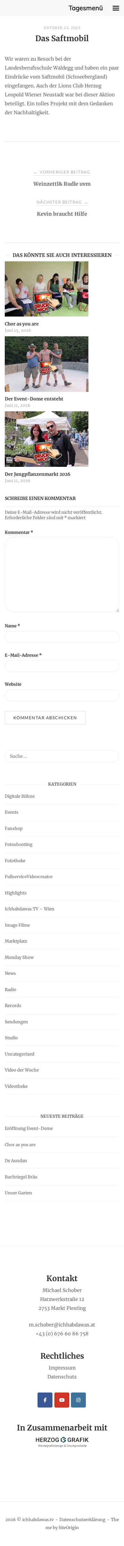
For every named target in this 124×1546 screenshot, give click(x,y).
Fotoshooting (18, 844)
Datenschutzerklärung (82, 1519)
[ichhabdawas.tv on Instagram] (78, 1400)
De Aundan (16, 1160)
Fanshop (14, 828)
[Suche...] (112, 753)
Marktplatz (16, 941)
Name (12, 626)
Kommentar (19, 532)
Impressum (62, 1368)
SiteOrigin (69, 1527)
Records (13, 1005)
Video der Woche (22, 1070)
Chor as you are (20, 1144)
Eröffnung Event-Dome (29, 1128)
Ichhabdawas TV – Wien (29, 909)
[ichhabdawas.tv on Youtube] (61, 1400)
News (10, 973)
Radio (10, 989)
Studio (11, 1038)
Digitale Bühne (20, 796)
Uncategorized (19, 1054)
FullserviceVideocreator (29, 876)
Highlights (16, 893)
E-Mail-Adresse (23, 655)
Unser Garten (18, 1193)
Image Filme (17, 925)
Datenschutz (62, 1377)
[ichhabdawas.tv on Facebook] (45, 1400)
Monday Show (19, 957)
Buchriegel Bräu (21, 1177)
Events (11, 812)
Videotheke (16, 1086)
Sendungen (16, 1022)
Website (13, 684)
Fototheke (15, 860)
